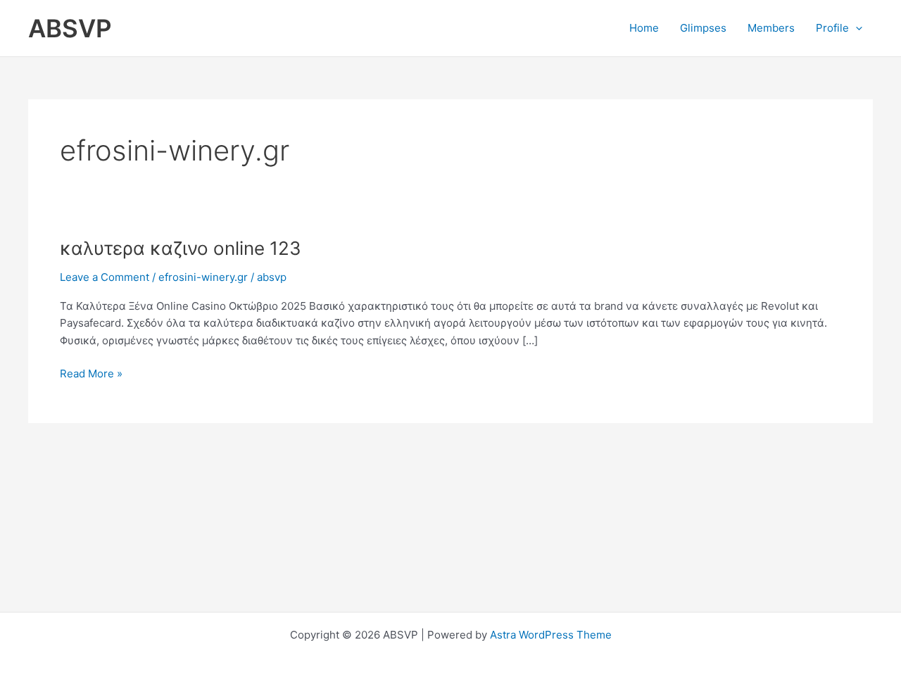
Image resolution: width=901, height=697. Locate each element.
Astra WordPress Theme (551, 634)
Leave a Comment (104, 277)
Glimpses (703, 27)
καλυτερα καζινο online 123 (180, 248)
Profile (832, 27)
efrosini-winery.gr (203, 277)
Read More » (91, 372)
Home (644, 27)
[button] (855, 28)
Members (771, 27)
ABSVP (70, 28)
